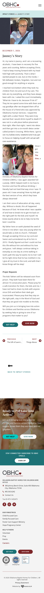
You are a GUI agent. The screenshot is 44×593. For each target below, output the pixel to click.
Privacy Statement (22, 583)
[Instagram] (9, 504)
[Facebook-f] (4, 504)
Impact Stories (9, 14)
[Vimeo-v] (14, 504)
